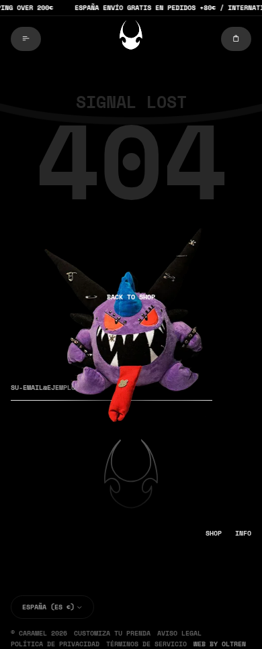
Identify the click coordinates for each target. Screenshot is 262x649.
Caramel (33, 633)
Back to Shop (131, 296)
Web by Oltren (219, 643)
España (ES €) (48, 606)
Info (243, 533)
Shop (214, 533)
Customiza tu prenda (112, 633)
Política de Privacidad (55, 643)
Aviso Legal (179, 633)
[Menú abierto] (26, 39)
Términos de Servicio (146, 643)
